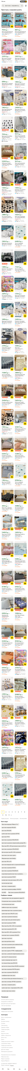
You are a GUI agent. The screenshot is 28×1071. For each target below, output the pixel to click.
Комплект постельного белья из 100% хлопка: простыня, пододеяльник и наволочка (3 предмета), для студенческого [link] (7, 723)
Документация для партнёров (8, 1003)
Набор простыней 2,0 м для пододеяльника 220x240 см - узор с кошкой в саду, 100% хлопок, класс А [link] (20, 429)
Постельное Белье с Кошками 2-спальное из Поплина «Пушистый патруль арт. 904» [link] (20, 723)
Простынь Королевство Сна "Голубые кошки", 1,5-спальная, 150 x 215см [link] (7, 32)
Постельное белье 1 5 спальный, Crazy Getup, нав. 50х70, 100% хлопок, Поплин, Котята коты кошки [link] (20, 670)
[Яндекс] (12, 1065)
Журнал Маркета (5, 1060)
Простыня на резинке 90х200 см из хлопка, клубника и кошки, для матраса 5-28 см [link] (20, 110)
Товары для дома (5, 1029)
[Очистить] (22, 6)
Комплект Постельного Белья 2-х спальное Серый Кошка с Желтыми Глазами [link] (7, 269)
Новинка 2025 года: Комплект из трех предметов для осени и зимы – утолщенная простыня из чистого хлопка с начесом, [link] (7, 670)
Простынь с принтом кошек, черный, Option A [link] (7, 508)
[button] (26, 6)
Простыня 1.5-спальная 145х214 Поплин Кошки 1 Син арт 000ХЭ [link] (7, 84)
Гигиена (3, 1023)
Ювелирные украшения (6, 1051)
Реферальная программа (7, 1011)
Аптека (3, 1031)
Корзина (19, 1069)
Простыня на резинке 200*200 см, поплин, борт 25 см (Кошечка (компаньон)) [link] (20, 296)
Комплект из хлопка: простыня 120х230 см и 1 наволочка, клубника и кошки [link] (20, 322)
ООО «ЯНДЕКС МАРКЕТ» (11, 1063)
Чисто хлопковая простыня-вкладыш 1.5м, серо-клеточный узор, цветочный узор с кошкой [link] (7, 375)
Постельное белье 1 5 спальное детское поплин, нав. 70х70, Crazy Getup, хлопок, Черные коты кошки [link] (7, 429)
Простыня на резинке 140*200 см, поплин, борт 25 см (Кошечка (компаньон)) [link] (20, 84)
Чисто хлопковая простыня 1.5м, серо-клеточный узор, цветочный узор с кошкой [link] (20, 269)
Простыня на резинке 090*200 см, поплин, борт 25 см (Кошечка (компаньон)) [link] (20, 59)
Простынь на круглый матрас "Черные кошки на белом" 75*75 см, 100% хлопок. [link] (20, 136)
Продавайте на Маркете (7, 1001)
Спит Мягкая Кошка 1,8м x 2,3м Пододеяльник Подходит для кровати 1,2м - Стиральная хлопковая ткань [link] (20, 616)
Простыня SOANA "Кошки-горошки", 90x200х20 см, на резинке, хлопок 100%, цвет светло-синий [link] (7, 483)
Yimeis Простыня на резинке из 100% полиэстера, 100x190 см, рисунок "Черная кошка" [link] (7, 348)
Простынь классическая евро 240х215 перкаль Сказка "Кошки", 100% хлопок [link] (7, 190)
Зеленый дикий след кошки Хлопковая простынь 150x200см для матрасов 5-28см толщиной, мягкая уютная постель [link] (20, 775)
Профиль (25, 1069)
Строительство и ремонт (7, 1047)
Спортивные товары (6, 1043)
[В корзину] (12, 26)
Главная (3, 1069)
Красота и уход (4, 1033)
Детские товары (5, 1049)
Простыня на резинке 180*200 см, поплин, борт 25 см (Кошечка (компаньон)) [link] (7, 322)
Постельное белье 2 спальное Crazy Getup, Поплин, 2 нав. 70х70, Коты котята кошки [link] (7, 750)
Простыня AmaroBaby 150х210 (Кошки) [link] (7, 137)
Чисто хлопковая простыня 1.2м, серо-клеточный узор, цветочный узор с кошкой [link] (20, 802)
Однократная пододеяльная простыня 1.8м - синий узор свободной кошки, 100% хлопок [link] (7, 616)
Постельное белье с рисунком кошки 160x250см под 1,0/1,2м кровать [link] (20, 508)
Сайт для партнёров (6, 1005)
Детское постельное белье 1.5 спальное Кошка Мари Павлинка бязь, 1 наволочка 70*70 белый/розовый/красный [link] (7, 59)
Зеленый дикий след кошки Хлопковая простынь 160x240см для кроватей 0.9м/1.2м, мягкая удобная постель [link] (20, 375)
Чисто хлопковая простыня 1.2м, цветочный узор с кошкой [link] (19, 244)
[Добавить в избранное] (12, 13)
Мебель (3, 1019)
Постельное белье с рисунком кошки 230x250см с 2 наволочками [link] (19, 643)
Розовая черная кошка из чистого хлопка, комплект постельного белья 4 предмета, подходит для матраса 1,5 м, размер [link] (7, 403)
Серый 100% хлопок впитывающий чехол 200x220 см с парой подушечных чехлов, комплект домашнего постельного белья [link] (20, 589)
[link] (10, 824)
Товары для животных (6, 1045)
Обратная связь (5, 1056)
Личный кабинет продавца (7, 999)
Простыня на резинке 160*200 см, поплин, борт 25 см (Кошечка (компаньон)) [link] (7, 244)
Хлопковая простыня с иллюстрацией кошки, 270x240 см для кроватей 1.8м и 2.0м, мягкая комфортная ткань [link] (20, 561)
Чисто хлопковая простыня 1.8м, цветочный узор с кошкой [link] (19, 483)
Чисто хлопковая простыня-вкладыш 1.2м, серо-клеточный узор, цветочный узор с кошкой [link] (7, 775)
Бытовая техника (5, 1021)
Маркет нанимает (5, 1058)
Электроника (4, 1025)
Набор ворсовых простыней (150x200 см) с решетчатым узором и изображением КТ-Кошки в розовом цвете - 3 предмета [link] (7, 561)
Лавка (8, 1069)
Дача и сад (3, 1037)
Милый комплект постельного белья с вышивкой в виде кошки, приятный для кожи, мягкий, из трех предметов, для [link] (20, 697)
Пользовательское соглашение (8, 1054)
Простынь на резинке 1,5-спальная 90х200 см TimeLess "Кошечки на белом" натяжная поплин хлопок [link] (20, 217)
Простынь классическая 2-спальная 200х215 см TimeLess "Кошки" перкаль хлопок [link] (20, 348)
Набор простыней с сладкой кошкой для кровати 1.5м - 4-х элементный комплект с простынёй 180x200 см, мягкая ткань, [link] (20, 403)
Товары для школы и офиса (7, 1041)
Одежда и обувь (5, 1027)
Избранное (14, 1069)
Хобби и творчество (6, 1035)
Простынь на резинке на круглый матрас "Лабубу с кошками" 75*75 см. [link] (20, 164)
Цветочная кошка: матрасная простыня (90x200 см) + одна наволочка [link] (20, 456)
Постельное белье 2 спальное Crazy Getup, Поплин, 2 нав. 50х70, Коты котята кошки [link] (7, 296)
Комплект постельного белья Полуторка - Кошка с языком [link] (20, 190)
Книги (2, 1039)
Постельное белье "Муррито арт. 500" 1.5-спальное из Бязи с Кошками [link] (7, 696)
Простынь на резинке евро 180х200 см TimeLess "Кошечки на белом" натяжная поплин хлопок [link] (7, 110)
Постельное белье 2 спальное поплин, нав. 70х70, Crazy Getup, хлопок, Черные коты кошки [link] (7, 217)
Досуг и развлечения (6, 1017)
